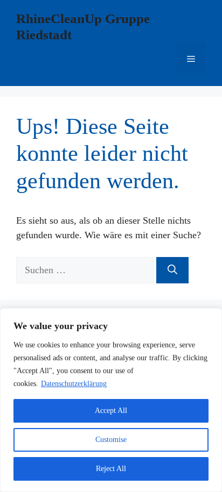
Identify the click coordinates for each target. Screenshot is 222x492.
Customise (111, 440)
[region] (111, 400)
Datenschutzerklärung (74, 384)
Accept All (111, 411)
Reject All (111, 469)
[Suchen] (172, 270)
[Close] (210, 317)
